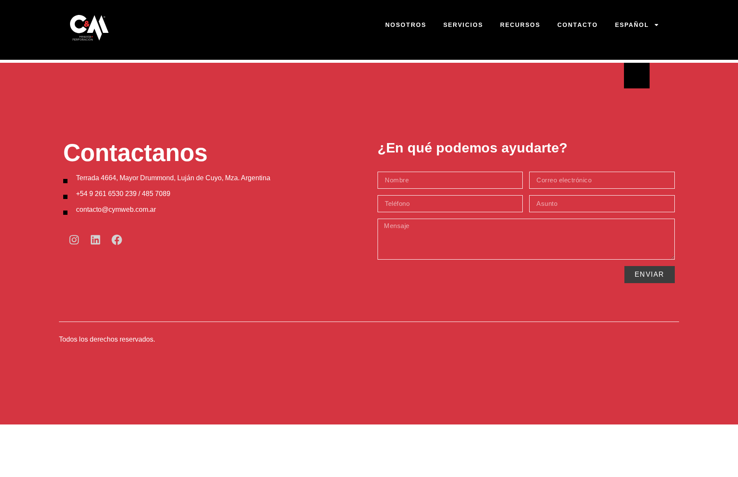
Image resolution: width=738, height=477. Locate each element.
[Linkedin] (95, 239)
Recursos (520, 24)
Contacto (577, 24)
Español (632, 24)
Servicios (463, 24)
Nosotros (405, 24)
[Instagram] (74, 239)
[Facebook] (116, 239)
